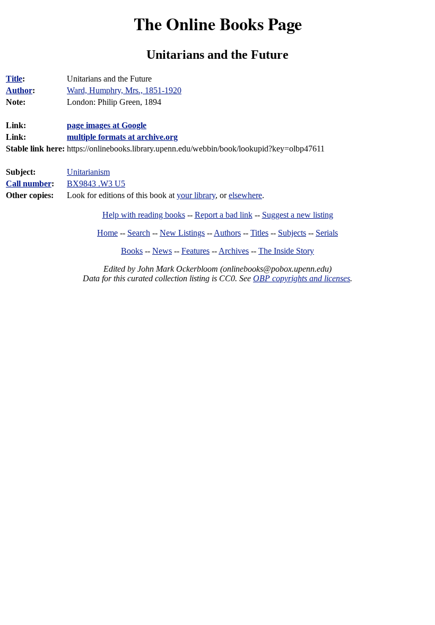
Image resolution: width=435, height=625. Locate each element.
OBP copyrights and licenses (301, 278)
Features (195, 250)
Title (14, 78)
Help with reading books (143, 214)
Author (19, 90)
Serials (327, 232)
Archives (234, 250)
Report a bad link (224, 214)
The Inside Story (286, 250)
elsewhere (245, 195)
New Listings (182, 232)
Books (132, 250)
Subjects (292, 232)
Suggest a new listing (297, 214)
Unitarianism (88, 171)
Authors (227, 232)
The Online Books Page (218, 23)
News (162, 250)
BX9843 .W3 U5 (96, 183)
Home (107, 232)
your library (196, 195)
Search (138, 232)
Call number (28, 183)
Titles (259, 232)
